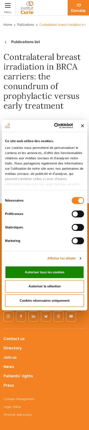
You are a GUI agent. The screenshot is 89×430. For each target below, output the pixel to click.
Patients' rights (18, 376)
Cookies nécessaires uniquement (45, 300)
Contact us (14, 338)
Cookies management (18, 399)
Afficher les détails (61, 258)
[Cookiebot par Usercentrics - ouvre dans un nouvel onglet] (55, 126)
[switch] (78, 213)
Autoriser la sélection (45, 286)
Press (8, 385)
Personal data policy (17, 414)
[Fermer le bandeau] (82, 125)
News (8, 366)
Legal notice (12, 407)
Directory (12, 348)
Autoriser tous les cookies (44, 272)
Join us (10, 357)
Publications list (25, 42)
